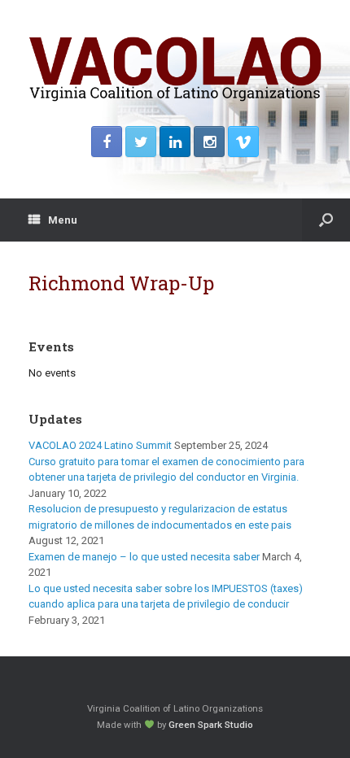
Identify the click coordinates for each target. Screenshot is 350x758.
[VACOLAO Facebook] (106, 141)
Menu (62, 220)
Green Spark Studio (210, 724)
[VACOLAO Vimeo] (243, 141)
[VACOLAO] (175, 69)
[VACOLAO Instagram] (209, 141)
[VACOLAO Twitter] (140, 141)
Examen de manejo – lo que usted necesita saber (144, 557)
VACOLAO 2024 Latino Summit (100, 445)
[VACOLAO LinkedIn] (175, 141)
